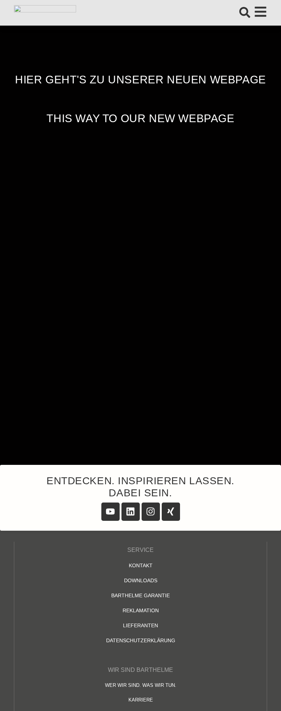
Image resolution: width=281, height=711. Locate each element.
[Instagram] (151, 512)
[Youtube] (110, 512)
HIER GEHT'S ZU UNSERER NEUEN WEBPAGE (140, 80)
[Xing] (171, 512)
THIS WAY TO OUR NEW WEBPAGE (140, 118)
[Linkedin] (130, 512)
